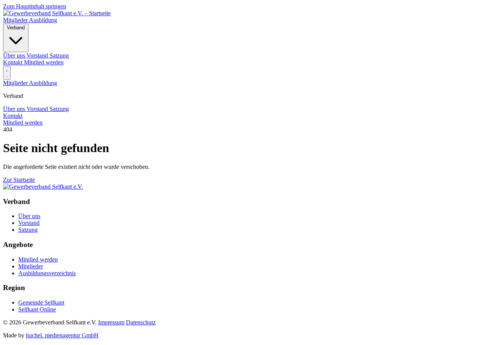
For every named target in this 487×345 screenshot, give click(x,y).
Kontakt (13, 62)
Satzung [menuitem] (59, 55)
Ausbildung (43, 20)
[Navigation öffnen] (7, 73)
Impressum (111, 322)
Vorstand (38, 109)
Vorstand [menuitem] (38, 55)
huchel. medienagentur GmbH (62, 335)
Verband (16, 27)
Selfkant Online (37, 309)
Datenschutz (141, 322)
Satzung (59, 109)
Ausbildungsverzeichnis (47, 273)
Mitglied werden (44, 62)
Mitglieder (16, 20)
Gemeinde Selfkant (41, 302)
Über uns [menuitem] (15, 55)
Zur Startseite (19, 180)
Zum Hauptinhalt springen (34, 6)
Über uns (15, 109)
